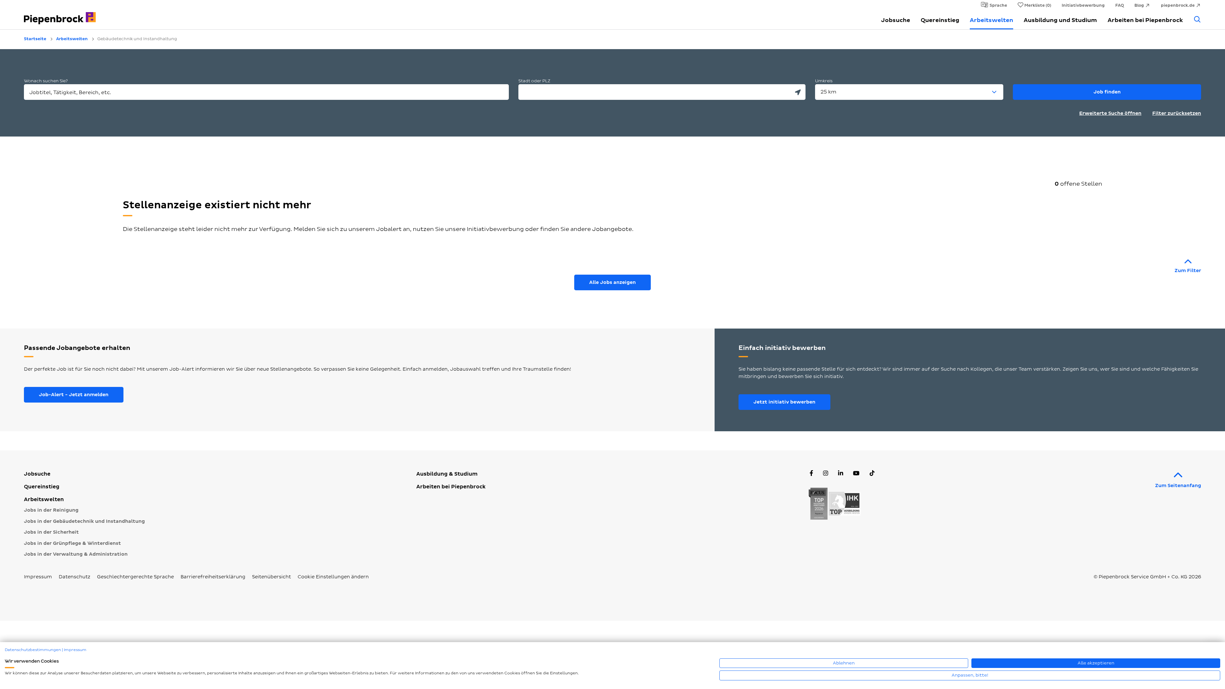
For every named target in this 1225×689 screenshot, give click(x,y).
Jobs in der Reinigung (51, 510)
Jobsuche (895, 20)
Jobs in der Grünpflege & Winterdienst (72, 543)
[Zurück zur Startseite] (118, 14)
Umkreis (824, 81)
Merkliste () (1037, 5)
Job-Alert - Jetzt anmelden (73, 395)
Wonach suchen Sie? (46, 81)
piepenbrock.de (1178, 5)
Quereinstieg (940, 20)
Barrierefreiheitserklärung (213, 577)
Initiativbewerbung (1083, 5)
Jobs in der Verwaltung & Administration (76, 554)
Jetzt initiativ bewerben (784, 402)
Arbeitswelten (991, 20)
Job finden (1107, 92)
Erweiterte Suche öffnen (1110, 113)
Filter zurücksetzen (1176, 113)
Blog (1139, 5)
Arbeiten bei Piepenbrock (1145, 20)
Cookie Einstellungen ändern (333, 577)
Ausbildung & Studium (447, 474)
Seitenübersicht (271, 577)
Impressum (38, 577)
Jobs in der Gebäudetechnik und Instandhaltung (84, 521)
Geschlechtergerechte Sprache (135, 577)
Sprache (998, 5)
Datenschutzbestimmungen (33, 650)
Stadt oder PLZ (534, 81)
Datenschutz (74, 577)
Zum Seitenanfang (1178, 486)
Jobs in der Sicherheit (51, 532)
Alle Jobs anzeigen (612, 282)
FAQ (1119, 5)
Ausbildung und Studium (1060, 20)
